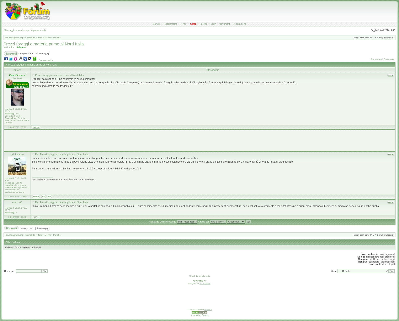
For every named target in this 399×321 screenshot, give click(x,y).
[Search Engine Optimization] (199, 313)
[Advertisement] (186, 11)
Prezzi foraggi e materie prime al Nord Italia (44, 44)
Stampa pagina (46, 60)
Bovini (48, 37)
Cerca (193, 24)
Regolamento (170, 24)
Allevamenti (224, 24)
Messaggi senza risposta (16, 30)
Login (213, 24)
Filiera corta (240, 24)
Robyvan (21, 47)
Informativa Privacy (200, 315)
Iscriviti (156, 24)
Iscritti (204, 24)
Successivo (389, 59)
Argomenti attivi (38, 30)
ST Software (205, 283)
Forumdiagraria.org (14, 37)
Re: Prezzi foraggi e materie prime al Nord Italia (62, 154)
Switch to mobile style (199, 276)
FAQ (183, 24)
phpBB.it (208, 310)
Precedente (376, 59)
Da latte (57, 37)
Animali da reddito (33, 37)
